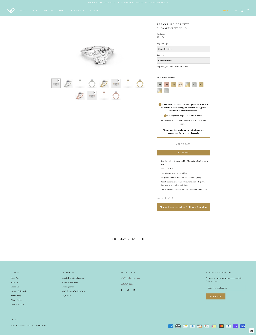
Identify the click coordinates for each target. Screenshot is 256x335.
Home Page (15, 278)
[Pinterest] (172, 198)
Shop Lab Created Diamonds (73, 278)
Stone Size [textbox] (161, 55)
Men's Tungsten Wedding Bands (74, 291)
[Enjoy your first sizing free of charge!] (167, 44)
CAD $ (225, 11)
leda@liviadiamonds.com (187, 111)
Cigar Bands (66, 296)
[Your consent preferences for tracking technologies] (251, 330)
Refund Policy (16, 296)
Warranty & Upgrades (19, 291)
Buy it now (183, 153)
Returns (95, 11)
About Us (48, 11)
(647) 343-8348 (127, 284)
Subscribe (216, 296)
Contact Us (78, 11)
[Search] (242, 10)
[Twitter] (169, 198)
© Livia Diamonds (36, 326)
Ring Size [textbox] (173, 43)
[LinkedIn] (134, 289)
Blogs (62, 11)
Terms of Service (17, 304)
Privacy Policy (16, 300)
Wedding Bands (68, 287)
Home (23, 11)
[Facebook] (165, 198)
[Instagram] (128, 289)
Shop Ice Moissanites (70, 282)
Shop (34, 11)
